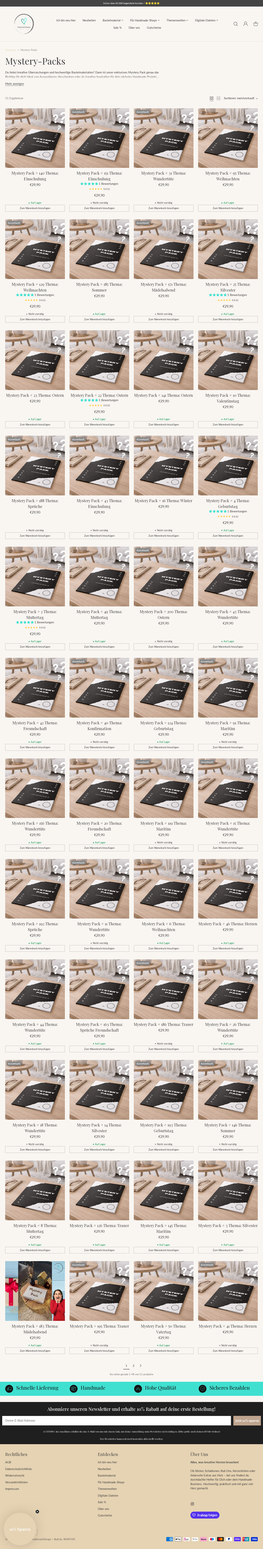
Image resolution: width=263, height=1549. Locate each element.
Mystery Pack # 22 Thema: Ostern (99, 395)
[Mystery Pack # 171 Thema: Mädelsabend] (163, 249)
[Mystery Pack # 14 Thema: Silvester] (99, 1090)
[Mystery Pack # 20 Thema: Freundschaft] (99, 788)
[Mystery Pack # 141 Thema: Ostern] (163, 360)
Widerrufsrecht (14, 1475)
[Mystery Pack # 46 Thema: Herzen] (228, 889)
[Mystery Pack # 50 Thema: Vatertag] (163, 1291)
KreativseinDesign (41, 1539)
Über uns (103, 1508)
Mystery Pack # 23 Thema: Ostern (35, 395)
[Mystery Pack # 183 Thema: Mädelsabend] (35, 1291)
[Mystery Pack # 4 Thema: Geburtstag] (228, 465)
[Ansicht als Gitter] (211, 98)
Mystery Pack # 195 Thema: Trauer (99, 1326)
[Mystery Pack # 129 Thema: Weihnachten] (35, 249)
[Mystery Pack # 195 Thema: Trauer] (99, 1291)
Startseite (10, 49)
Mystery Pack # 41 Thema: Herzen (228, 1326)
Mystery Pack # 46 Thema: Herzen (228, 923)
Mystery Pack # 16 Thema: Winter (163, 500)
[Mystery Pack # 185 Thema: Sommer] (99, 249)
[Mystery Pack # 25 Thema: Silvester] (228, 249)
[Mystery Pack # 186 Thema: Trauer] (163, 989)
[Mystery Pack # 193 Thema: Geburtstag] (163, 1090)
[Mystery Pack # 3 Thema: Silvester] (228, 1190)
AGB (8, 1462)
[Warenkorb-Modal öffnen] (255, 24)
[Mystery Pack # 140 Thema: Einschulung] (35, 138)
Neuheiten (104, 1469)
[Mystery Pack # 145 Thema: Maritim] (163, 1190)
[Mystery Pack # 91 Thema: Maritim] (228, 688)
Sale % (102, 1502)
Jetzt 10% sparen (247, 1421)
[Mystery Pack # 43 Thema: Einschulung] (99, 465)
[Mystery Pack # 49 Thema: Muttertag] (99, 576)
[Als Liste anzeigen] (218, 98)
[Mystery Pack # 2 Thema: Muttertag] (35, 576)
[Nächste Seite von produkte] (140, 1365)
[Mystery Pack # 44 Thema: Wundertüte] (35, 989)
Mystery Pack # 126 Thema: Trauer (99, 1225)
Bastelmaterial (107, 1475)
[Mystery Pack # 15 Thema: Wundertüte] (228, 788)
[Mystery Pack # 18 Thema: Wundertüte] (35, 1090)
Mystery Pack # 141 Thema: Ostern (163, 395)
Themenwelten (107, 1488)
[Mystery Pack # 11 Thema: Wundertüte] (99, 889)
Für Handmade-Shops (111, 1482)
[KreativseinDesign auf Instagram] (192, 1504)
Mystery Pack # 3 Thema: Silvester (228, 1225)
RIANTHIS (69, 1539)
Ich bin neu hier (107, 1462)
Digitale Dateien (108, 1495)
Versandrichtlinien (16, 1482)
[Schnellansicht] (59, 113)
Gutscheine (105, 1515)
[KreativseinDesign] (24, 24)
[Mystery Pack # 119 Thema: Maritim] (163, 788)
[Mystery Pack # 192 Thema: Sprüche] (35, 889)
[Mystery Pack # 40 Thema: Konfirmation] (99, 688)
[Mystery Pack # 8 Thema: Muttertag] (35, 1190)
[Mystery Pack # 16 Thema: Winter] (163, 465)
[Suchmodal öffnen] (235, 24)
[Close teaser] (37, 1512)
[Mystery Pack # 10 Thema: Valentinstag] (228, 360)
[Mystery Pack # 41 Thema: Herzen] (228, 1291)
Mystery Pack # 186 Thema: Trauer (163, 1024)
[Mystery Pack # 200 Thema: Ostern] (163, 576)
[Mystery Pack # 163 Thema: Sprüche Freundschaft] (99, 989)
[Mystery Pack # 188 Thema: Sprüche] (35, 465)
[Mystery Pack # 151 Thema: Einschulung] (99, 138)
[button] (89, 183)
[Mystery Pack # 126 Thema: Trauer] (99, 1190)
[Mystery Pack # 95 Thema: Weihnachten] (228, 138)
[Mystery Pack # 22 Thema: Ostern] (99, 360)
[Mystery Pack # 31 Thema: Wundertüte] (163, 138)
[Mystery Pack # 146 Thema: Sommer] (228, 1090)
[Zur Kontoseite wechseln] (245, 24)
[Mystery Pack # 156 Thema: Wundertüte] (35, 788)
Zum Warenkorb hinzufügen (35, 208)
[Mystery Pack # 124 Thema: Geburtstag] (163, 688)
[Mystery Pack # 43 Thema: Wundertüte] (228, 576)
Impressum (12, 1488)
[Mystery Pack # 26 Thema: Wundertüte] (228, 989)
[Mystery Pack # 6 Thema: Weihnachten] (163, 889)
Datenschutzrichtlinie (18, 1469)
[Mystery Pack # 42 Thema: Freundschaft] (35, 688)
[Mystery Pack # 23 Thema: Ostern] (35, 360)
